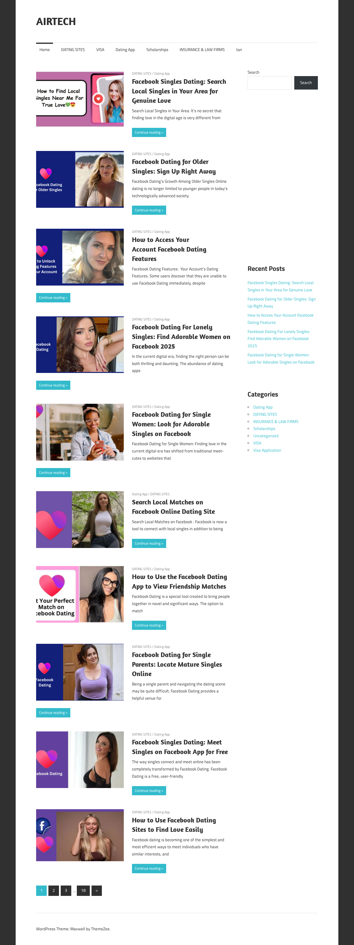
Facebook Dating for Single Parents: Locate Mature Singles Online (177, 664)
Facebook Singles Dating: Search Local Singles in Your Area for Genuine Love (179, 91)
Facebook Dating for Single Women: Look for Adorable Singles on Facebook (171, 424)
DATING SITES (73, 49)
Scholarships (157, 49)
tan (239, 49)
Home (44, 49)
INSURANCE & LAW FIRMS (202, 49)
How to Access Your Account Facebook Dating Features (169, 249)
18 (83, 890)
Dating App (125, 49)
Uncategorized (266, 436)
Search (253, 72)
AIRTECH (56, 21)
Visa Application (267, 450)
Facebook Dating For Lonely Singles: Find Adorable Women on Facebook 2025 (181, 336)
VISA (100, 49)
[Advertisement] (283, 174)
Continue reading (148, 132)
